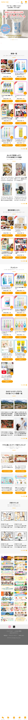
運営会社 (5, 635)
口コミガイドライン (14, 633)
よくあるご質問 (18, 631)
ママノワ (9, 637)
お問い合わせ (21, 635)
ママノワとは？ (10, 631)
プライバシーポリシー (13, 635)
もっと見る (23, 148)
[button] (10, 39)
